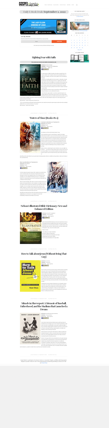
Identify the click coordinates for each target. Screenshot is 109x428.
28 (76, 47)
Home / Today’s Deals (48, 4)
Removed (35, 113)
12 (71, 42)
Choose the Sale (63, 4)
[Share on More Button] (53, 110)
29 (79, 47)
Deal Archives (55, 4)
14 (76, 42)
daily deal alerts (80, 16)
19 (71, 45)
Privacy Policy (44, 362)
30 (82, 47)
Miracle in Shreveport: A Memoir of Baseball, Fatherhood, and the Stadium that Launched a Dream (43, 306)
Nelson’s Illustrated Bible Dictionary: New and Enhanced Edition (44, 207)
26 (71, 47)
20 (74, 45)
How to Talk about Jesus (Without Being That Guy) (43, 255)
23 (82, 45)
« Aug (78, 49)
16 (82, 42)
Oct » (81, 49)
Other (73, 4)
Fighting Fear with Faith (44, 57)
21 (76, 45)
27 (74, 47)
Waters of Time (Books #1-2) (44, 118)
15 (79, 42)
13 (74, 42)
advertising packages (83, 30)
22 (79, 45)
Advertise (68, 4)
